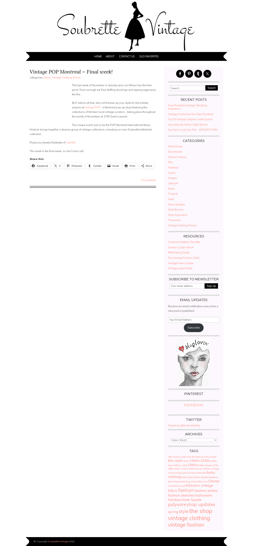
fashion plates (206, 490)
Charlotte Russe (176, 486)
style (184, 511)
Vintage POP (92, 107)
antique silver (180, 472)
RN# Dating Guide (179, 252)
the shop (200, 510)
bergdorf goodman (209, 477)
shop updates (201, 504)
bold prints (202, 481)
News (47, 77)
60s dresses (211, 456)
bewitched (180, 481)
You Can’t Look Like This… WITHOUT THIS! (193, 129)
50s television (198, 456)
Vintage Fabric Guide (180, 263)
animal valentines (190, 468)
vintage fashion (186, 524)
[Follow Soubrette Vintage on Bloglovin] (194, 385)
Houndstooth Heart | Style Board (187, 124)
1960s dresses (205, 465)
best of (171, 481)
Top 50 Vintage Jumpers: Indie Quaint (190, 119)
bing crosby (190, 481)
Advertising (175, 146)
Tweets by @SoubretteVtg (184, 425)
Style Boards (176, 209)
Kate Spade (191, 499)
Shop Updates (176, 204)
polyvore (177, 504)
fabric (173, 490)
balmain (197, 477)
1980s (171, 468)
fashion (186, 490)
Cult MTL (71, 142)
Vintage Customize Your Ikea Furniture (190, 114)
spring (173, 511)
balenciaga (187, 477)
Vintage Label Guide (180, 268)
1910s (186, 461)
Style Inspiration (178, 214)
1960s (193, 465)
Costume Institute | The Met (184, 242)
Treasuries (174, 220)
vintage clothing (189, 517)
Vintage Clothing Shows (66, 77)
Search (212, 87)
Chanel (213, 481)
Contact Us (127, 56)
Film (170, 162)
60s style (175, 460)
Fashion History (177, 157)
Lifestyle (173, 183)
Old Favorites (149, 56)
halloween (203, 495)
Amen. (177, 468)
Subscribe (194, 327)
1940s (194, 460)
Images (172, 177)
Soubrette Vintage (58, 541)
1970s (215, 465)
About (110, 56)
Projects (173, 193)
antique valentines (197, 472)
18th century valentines (179, 456)
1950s (205, 460)
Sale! (171, 199)
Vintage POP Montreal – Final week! (71, 71)
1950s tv (178, 465)
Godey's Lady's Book (181, 247)
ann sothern (205, 468)
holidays (175, 499)
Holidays (173, 167)
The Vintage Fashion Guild (183, 257)
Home (98, 56)
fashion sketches (181, 495)
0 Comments (148, 180)
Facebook (193, 405)
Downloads (175, 151)
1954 (184, 465)
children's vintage (198, 485)
